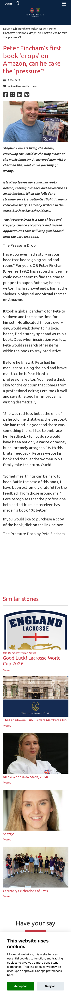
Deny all (50, 986)
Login (8, 3)
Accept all (20, 986)
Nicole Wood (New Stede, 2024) (25, 777)
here (10, 975)
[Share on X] (12, 95)
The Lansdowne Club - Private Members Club (34, 720)
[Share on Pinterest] (26, 95)
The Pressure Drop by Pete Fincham (34, 534)
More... (7, 670)
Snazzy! (8, 834)
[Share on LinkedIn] (19, 95)
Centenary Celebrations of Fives (25, 891)
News (6, 28)
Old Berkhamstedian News (29, 28)
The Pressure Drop (19, 245)
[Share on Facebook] (5, 95)
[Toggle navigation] (64, 3)
